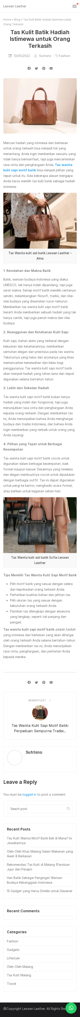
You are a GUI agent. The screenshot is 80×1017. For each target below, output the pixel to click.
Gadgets (13, 950)
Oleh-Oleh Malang (20, 967)
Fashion (64, 56)
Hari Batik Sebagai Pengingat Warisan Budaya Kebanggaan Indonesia (34, 880)
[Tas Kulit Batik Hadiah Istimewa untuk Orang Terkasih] (51, 68)
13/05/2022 (22, 56)
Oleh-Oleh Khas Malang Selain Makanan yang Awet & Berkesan (40, 853)
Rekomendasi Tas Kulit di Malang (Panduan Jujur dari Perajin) (38, 867)
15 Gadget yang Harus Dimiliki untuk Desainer (39, 891)
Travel (11, 984)
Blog (17, 19)
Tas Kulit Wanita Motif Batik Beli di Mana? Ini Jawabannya (39, 840)
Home (7, 19)
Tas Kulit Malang (19, 975)
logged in (29, 794)
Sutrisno (45, 56)
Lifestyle (13, 958)
